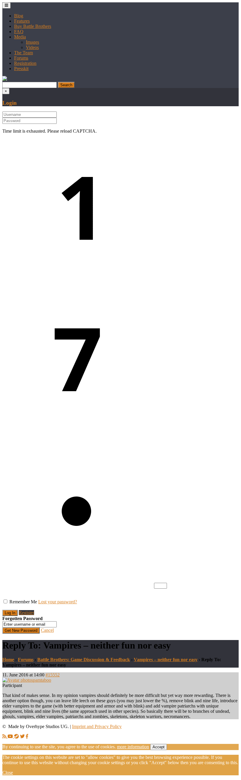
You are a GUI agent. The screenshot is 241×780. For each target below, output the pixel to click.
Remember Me (23, 601)
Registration (25, 63)
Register (26, 612)
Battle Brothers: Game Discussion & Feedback (83, 659)
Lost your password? (57, 601)
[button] (4, 79)
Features (22, 20)
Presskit (21, 68)
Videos (32, 47)
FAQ (19, 31)
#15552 (53, 674)
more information (133, 746)
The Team (23, 52)
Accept (159, 747)
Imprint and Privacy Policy (97, 726)
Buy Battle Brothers (32, 26)
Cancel (47, 630)
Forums (21, 57)
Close (7, 772)
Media (20, 36)
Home (8, 659)
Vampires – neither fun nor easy (166, 659)
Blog (18, 15)
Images (32, 42)
